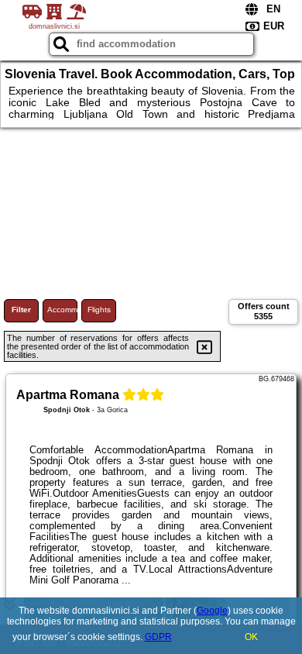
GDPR (158, 637)
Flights (99, 309)
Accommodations (62, 309)
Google (212, 610)
